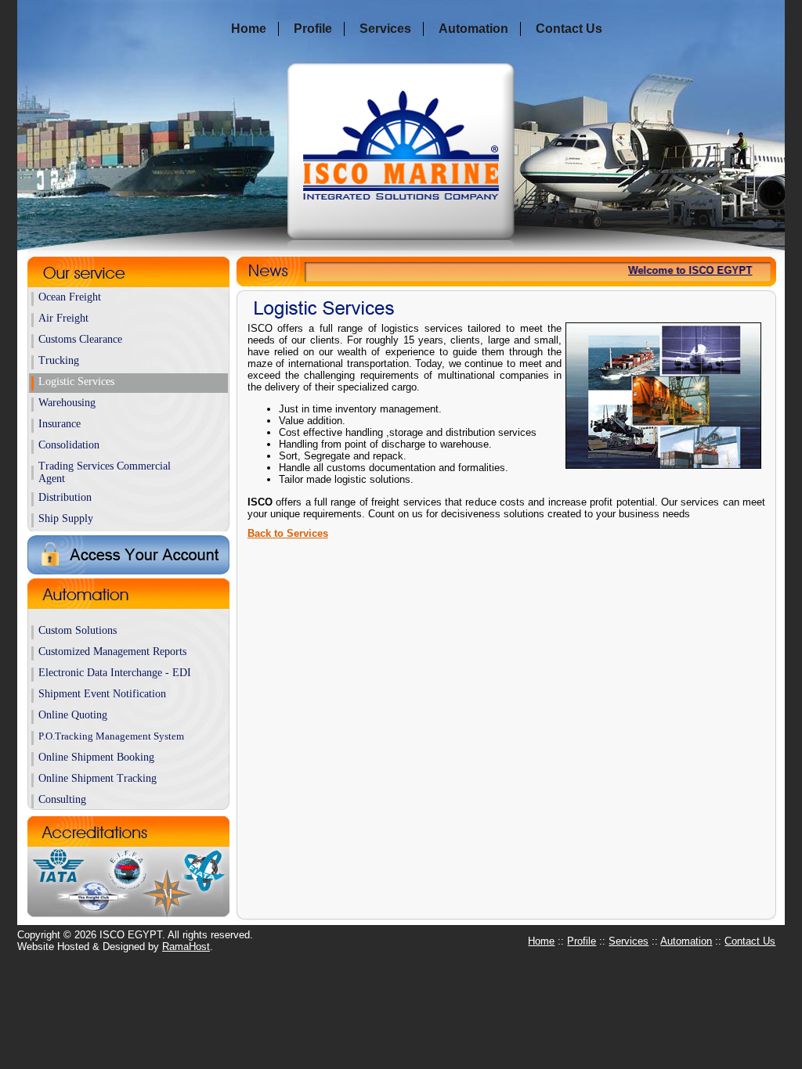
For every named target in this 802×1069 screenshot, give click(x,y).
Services (385, 28)
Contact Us (569, 28)
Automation (473, 28)
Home (248, 28)
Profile (313, 28)
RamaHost (186, 946)
